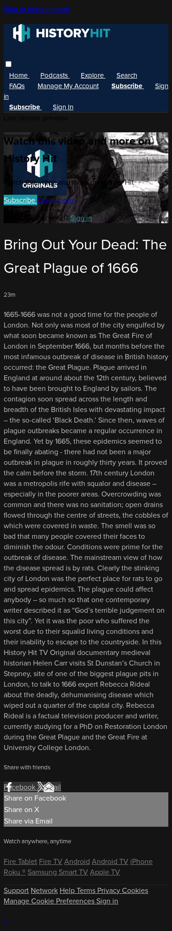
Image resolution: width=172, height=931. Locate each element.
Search (127, 75)
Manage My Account (68, 86)
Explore (93, 75)
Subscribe (20, 200)
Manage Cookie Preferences (50, 901)
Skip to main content (37, 9)
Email (52, 787)
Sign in (81, 218)
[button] (8, 64)
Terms (87, 890)
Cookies (135, 890)
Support (16, 890)
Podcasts (55, 75)
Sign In (63, 107)
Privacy (109, 890)
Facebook (20, 787)
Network (44, 890)
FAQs (17, 86)
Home (19, 75)
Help (68, 890)
